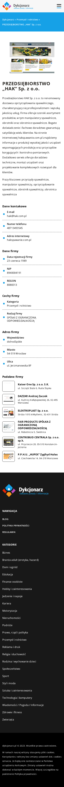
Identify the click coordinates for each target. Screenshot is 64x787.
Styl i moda (9, 683)
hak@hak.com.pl (17, 216)
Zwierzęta (8, 719)
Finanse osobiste (12, 581)
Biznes (6, 552)
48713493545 (15, 228)
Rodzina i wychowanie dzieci (19, 661)
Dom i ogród (9, 567)
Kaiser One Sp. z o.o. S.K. (33, 384)
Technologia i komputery (17, 697)
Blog (5, 519)
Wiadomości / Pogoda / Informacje (23, 705)
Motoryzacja (9, 610)
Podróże (7, 625)
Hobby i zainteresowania (17, 589)
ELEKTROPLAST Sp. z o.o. (33, 410)
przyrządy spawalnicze (35, 179)
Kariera (6, 603)
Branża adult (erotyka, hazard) (20, 560)
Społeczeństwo (11, 668)
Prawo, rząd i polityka (15, 632)
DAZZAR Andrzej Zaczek (32, 396)
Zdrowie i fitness (12, 712)
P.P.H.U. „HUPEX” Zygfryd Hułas (38, 454)
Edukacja (7, 574)
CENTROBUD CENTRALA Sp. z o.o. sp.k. (38, 439)
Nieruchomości (11, 618)
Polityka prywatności (15, 525)
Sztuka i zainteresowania (17, 690)
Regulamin (8, 532)
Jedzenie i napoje (12, 596)
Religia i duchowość (14, 654)
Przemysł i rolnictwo (19, 305)
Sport (5, 676)
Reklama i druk (11, 647)
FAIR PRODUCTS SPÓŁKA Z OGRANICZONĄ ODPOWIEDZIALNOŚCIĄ (34, 425)
